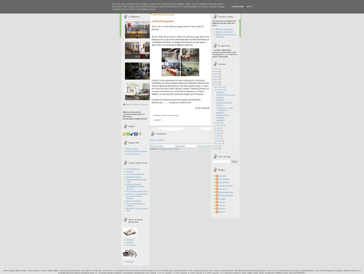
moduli (225, 54)
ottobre (218, 123)
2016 (216, 71)
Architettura (130, 239)
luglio (218, 128)
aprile (218, 136)
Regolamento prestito (133, 177)
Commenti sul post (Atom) (169, 149)
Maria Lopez (223, 189)
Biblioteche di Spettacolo (224, 32)
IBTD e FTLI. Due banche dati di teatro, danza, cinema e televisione (137, 196)
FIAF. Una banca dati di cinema (137, 191)
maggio (218, 133)
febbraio (219, 141)
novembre (219, 90)
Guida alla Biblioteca (133, 169)
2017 (216, 69)
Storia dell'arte (131, 245)
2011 (216, 84)
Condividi (157, 120)
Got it (249, 7)
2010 (216, 146)
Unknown (222, 202)
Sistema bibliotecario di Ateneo (136, 151)
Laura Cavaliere (224, 182)
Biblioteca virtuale (132, 149)
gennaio (219, 143)
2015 (216, 74)
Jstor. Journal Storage (133, 201)
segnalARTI (220, 92)
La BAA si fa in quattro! (163, 21)
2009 (216, 149)
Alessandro (223, 176)
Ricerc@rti (130, 171)
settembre (219, 125)
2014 (216, 76)
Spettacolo (129, 242)
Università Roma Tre (133, 154)
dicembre (219, 87)
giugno (218, 130)
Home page (180, 146)
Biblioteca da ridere (222, 115)
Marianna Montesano (226, 192)
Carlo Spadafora (224, 179)
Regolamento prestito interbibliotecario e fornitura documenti (135, 186)
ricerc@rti (219, 105)
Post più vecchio (204, 146)
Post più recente (156, 146)
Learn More (238, 7)
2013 (216, 79)
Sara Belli (222, 199)
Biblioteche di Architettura (224, 29)
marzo (218, 138)
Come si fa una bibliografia (135, 174)
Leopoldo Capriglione (226, 185)
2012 (216, 82)
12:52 (177, 115)
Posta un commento (157, 140)
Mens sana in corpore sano (225, 95)
